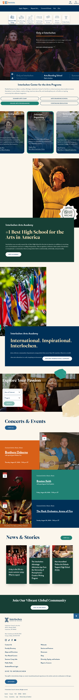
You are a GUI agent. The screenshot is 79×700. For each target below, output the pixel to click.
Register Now (61, 148)
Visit (54, 8)
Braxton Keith (44, 481)
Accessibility (12, 696)
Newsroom (44, 652)
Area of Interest (10, 392)
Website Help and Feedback (25, 696)
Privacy (6, 696)
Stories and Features (47, 648)
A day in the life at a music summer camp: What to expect (16, 572)
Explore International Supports (57, 359)
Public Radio (9, 663)
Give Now (11, 682)
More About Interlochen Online (66, 150)
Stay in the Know (39, 608)
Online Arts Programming (19, 103)
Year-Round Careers (11, 655)
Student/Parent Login (11, 666)
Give (59, 8)
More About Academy (34, 149)
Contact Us (8, 645)
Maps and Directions (11, 652)
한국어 (24, 694)
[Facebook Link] (12, 640)
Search (9, 403)
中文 (15, 694)
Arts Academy (13, 254)
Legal (17, 696)
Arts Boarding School (59, 98)
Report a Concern (46, 663)
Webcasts (44, 645)
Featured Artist (9, 448)
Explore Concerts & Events (16, 53)
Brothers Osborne (16, 452)
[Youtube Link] (15, 640)
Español (6, 694)
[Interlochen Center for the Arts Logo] (8, 2)
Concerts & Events (46, 8)
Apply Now (31, 147)
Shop (42, 655)
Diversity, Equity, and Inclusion (50, 659)
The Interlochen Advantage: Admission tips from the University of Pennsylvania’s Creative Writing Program (39, 570)
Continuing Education (59, 103)
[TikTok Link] (9, 640)
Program (7, 398)
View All (11, 428)
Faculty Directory (10, 648)
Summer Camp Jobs (11, 659)
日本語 (19, 694)
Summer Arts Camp (20, 98)
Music (16, 448)
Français (11, 694)
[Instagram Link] (6, 640)
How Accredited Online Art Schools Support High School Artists (62, 565)
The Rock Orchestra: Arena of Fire (55, 511)
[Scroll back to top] (76, 616)
